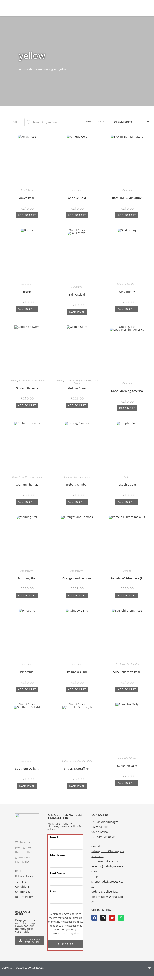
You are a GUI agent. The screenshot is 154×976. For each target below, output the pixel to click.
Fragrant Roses (26, 380)
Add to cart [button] (27, 215)
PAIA (18, 871)
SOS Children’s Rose (127, 672)
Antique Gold (77, 198)
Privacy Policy (24, 876)
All (105, 121)
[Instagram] (103, 918)
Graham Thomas (27, 484)
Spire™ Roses (27, 190)
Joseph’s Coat (127, 484)
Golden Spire (77, 388)
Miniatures (76, 190)
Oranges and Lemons (76, 578)
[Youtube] (112, 918)
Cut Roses (132, 284)
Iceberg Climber (77, 484)
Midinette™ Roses (127, 758)
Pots (89, 761)
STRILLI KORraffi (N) (77, 768)
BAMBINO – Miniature (127, 198)
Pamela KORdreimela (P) (126, 578)
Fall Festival (77, 294)
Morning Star (27, 578)
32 (99, 121)
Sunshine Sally (127, 766)
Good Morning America (127, 391)
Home (22, 69)
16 (94, 121)
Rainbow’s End (77, 672)
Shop (32, 69)
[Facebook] (94, 918)
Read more (77, 311)
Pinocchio (27, 672)
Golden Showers (27, 388)
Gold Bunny (127, 292)
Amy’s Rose (27, 198)
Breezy (27, 292)
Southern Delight (27, 768)
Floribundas (132, 664)
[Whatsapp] (121, 918)
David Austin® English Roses (27, 477)
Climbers (121, 284)
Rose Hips (40, 380)
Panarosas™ (26, 570)
